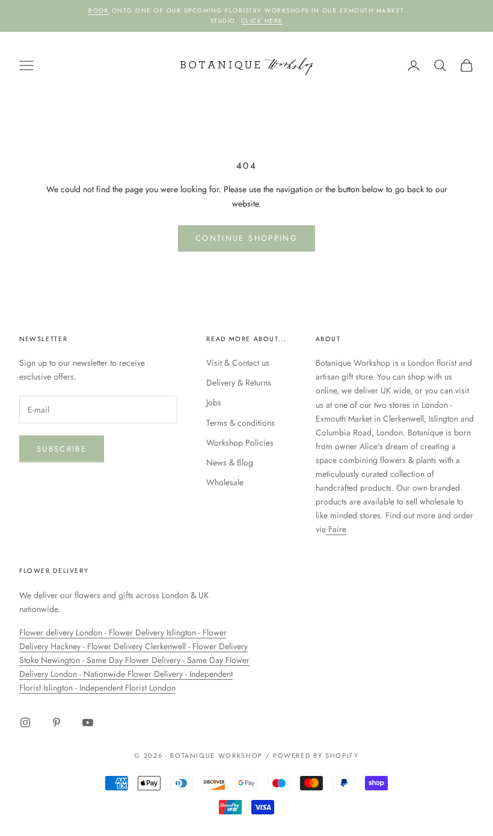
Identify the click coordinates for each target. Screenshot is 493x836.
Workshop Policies (240, 443)
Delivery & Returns (238, 383)
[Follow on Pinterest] (57, 722)
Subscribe (62, 449)
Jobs (213, 402)
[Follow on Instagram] (25, 722)
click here (262, 20)
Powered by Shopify (316, 755)
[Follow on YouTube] (88, 722)
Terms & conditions (240, 423)
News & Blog (229, 462)
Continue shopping (246, 238)
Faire (336, 529)
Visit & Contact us (237, 363)
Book (98, 10)
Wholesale (224, 482)
